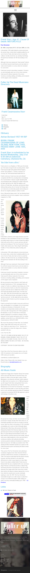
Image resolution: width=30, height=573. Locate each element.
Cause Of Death (5, 559)
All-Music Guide (8, 370)
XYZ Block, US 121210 (8, 550)
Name (2, 557)
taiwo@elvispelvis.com (16, 362)
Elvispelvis (4, 570)
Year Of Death (4, 561)
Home (2, 554)
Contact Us (3, 562)
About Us (3, 556)
